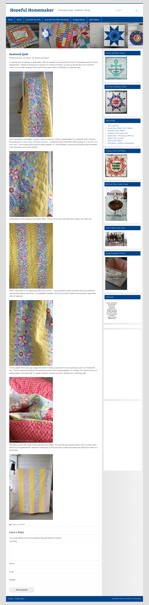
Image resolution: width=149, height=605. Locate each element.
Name (12, 563)
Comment (13, 541)
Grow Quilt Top (113, 126)
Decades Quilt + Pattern (116, 131)
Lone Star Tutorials (33, 20)
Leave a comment (18, 524)
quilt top (49, 291)
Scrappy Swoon (79, 20)
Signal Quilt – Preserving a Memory (121, 136)
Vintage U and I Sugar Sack (118, 133)
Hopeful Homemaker (32, 10)
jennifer (28, 58)
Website (12, 580)
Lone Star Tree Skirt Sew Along (57, 20)
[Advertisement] (111, 364)
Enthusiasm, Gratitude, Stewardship (121, 143)
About (19, 20)
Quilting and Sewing (42, 58)
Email (11, 572)
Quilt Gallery (94, 20)
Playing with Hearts (115, 141)
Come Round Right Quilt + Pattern (120, 128)
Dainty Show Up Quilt (116, 138)
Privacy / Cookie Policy (16, 599)
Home (10, 20)
